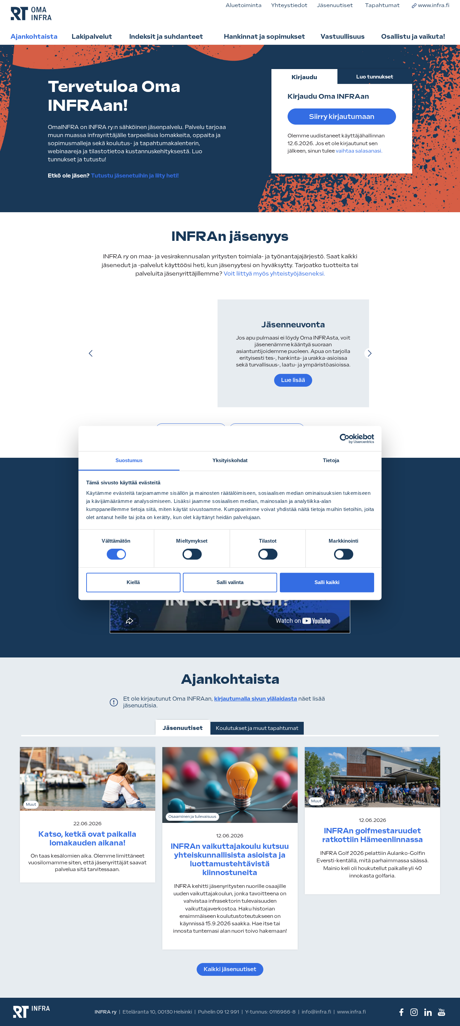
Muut (31, 804)
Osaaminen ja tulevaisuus (192, 816)
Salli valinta (230, 582)
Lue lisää (293, 380)
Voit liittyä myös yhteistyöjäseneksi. (273, 273)
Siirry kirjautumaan (341, 117)
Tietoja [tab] (331, 460)
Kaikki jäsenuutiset (230, 969)
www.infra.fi (433, 5)
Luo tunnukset (374, 77)
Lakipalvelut (92, 36)
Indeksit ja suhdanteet (166, 36)
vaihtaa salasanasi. (359, 151)
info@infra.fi (316, 1012)
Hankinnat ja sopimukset (264, 36)
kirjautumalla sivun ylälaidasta (255, 699)
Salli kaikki (327, 582)
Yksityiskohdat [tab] (230, 460)
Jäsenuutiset (335, 5)
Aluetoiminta (244, 5)
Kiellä (133, 582)
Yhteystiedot (289, 5)
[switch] (192, 554)
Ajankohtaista (34, 36)
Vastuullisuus (343, 36)
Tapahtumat (382, 5)
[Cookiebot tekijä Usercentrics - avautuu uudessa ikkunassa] (344, 439)
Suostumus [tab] (129, 460)
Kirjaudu (304, 77)
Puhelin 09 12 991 (218, 1012)
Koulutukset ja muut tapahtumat (257, 728)
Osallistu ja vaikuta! (413, 36)
